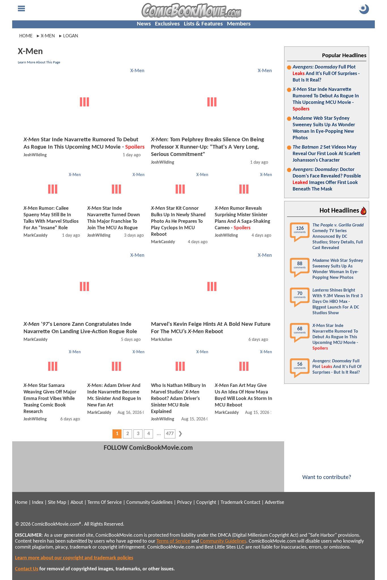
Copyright (206, 502)
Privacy (184, 502)
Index (37, 502)
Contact (252, 502)
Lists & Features (203, 24)
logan (70, 36)
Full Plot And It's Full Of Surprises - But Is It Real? (326, 74)
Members (238, 24)
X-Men (137, 71)
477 (170, 433)
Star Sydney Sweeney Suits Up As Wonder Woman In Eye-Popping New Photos (324, 128)
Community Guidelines (149, 502)
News (144, 24)
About (77, 502)
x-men (48, 36)
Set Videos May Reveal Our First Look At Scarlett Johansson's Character (326, 154)
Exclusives (167, 24)
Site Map (57, 502)
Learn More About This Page (39, 62)
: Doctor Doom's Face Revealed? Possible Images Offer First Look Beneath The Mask (327, 179)
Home (26, 36)
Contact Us (26, 569)
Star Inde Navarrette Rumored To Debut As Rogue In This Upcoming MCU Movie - (326, 99)
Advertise (274, 502)
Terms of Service (173, 541)
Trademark (232, 502)
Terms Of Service (105, 502)
